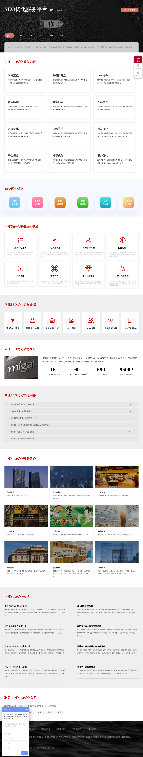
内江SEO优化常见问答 (20, 395)
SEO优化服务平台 (25, 9)
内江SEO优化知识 (17, 596)
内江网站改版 (45, 729)
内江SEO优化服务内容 (20, 62)
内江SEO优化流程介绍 (20, 304)
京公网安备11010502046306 (45, 748)
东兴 (30, 35)
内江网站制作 (91, 729)
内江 (52, 10)
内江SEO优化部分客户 (20, 458)
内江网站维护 (76, 729)
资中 (51, 35)
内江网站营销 (60, 729)
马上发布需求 (129, 10)
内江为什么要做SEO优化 (21, 226)
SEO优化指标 (13, 188)
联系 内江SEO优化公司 (20, 697)
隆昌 (61, 35)
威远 (41, 35)
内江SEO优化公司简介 (20, 349)
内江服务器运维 (29, 729)
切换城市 (60, 10)
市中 (20, 35)
